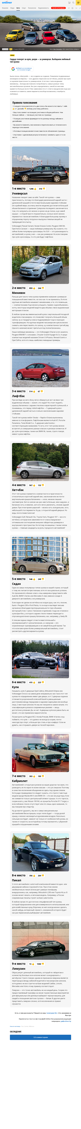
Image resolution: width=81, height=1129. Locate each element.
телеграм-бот (51, 1013)
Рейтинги (31, 1026)
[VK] (76, 8)
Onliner (26, 1026)
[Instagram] (72, 8)
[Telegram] (69, 8)
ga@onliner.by (66, 1021)
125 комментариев (40, 1037)
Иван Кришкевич (57, 49)
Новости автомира (15, 1026)
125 (11, 49)
